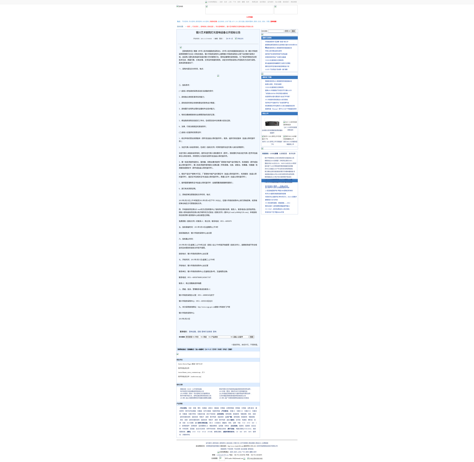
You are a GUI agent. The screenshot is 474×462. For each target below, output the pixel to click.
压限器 (222, 408)
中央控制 (185, 429)
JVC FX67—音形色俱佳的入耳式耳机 (277, 209)
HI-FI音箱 (190, 423)
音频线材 (194, 426)
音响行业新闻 (207, 332)
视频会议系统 (221, 429)
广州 (234, 2)
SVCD (204, 432)
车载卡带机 (192, 414)
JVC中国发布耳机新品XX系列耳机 (276, 100)
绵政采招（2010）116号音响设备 (191, 389)
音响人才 (235, 17)
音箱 (194, 408)
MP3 (245, 432)
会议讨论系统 (200, 429)
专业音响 (192, 21)
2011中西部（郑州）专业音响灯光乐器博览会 (195, 393)
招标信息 (210, 26)
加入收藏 (278, 2)
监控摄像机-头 (203, 426)
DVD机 (210, 432)
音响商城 (208, 17)
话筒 (234, 423)
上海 (229, 2)
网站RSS (258, 443)
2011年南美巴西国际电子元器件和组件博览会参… (235, 393)
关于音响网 (244, 443)
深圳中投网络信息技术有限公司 (267, 446)
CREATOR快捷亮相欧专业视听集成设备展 (278, 182)
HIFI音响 (206, 21)
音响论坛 (242, 17)
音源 (254, 414)
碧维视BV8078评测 (271, 200)
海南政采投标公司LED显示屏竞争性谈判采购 (279, 174)
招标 (263, 21)
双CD (211, 423)
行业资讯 (195, 26)
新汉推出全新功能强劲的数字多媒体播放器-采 (280, 171)
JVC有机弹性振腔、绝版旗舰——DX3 (277, 203)
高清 (207, 417)
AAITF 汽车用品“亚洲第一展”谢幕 (276, 69)
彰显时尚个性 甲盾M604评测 (274, 212)
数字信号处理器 (190, 411)
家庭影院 (215, 17)
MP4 (249, 432)
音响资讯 (223, 443)
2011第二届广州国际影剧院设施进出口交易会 (234, 398)
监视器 (221, 426)
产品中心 (194, 17)
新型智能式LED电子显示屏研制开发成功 (278, 177)
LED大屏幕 (274, 153)
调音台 (210, 408)
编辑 (243, 2)
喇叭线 (250, 420)
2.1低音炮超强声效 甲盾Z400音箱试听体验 (279, 191)
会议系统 (221, 21)
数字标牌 (292, 153)
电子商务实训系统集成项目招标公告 (192, 391)
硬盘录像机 (213, 426)
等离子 (201, 417)
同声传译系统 (211, 429)
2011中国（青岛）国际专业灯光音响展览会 (233, 391)
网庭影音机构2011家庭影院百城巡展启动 (278, 48)
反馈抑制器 (230, 408)
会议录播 (244, 449)
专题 (268, 21)
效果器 (204, 408)
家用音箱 (228, 414)
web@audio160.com (223, 455)
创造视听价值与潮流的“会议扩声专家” (277, 97)
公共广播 (228, 21)
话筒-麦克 (250, 408)
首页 (188, 26)
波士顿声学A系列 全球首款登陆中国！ (277, 187)
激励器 (216, 408)
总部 (221, 2)
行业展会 (228, 17)
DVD (248, 423)
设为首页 (270, 2)
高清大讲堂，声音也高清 (273, 84)
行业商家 (201, 17)
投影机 (241, 426)
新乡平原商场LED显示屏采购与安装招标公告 (279, 158)
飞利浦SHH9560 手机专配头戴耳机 (276, 93)
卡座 (238, 423)
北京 (225, 2)
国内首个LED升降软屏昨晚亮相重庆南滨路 (279, 166)
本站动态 (229, 443)
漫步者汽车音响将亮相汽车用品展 (276, 54)
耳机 (249, 414)
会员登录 (263, 2)
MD (253, 423)
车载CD (232, 411)
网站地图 (294, 2)
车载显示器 (201, 414)
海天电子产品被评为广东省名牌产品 (277, 103)
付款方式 (236, 443)
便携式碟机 (217, 432)
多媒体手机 (186, 435)
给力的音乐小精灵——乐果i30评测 (276, 186)
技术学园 (222, 17)
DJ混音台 (218, 423)
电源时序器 (216, 411)
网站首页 (180, 17)
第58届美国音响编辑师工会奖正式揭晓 (277, 63)
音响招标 (204, 26)
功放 (189, 408)
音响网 (208, 446)
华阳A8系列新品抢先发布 (273, 51)
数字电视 (213, 417)
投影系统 (195, 417)
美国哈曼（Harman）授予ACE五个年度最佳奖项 (280, 109)
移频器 (237, 408)
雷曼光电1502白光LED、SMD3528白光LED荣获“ (281, 163)
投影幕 (247, 426)
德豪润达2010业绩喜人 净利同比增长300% (278, 161)
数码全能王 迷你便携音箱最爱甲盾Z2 (277, 206)
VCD (243, 423)
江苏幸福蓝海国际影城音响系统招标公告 (232, 396)
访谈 (259, 21)
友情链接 (265, 443)
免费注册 (255, 2)
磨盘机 (224, 423)
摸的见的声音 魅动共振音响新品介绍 (277, 66)
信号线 (238, 420)
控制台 (227, 426)
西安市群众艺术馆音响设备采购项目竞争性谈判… (235, 389)
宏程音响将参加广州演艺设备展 (275, 57)
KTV (233, 21)
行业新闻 (187, 17)
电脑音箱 (244, 414)
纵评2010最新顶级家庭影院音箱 (275, 194)
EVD (194, 432)
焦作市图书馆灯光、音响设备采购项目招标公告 (195, 396)
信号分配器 (207, 411)
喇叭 (199, 408)
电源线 (244, 420)
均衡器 (199, 411)
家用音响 (199, 21)
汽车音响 (185, 21)
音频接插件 (185, 426)
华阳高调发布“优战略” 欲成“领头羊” (277, 42)
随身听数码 (249, 21)
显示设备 (242, 21)
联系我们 (286, 2)
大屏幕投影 (283, 153)
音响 (214, 332)
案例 (255, 21)
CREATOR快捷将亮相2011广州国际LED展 (278, 180)
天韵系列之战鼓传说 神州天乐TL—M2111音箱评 (281, 197)
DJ (237, 21)
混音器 (192, 429)
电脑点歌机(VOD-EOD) (243, 429)
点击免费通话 (212, 2)
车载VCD (240, 411)
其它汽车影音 (211, 414)
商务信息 (216, 443)
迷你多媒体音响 (185, 417)
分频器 (243, 408)
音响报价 (217, 446)
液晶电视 (221, 417)
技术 (247, 2)
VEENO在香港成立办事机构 (274, 60)
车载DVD (247, 411)
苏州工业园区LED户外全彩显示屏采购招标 (279, 169)
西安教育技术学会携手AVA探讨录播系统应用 (280, 106)
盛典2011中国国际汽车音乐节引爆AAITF (278, 90)
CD (237, 432)
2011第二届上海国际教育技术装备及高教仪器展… (196, 398)
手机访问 (240, 39)
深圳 (238, 2)
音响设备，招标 (195, 332)
